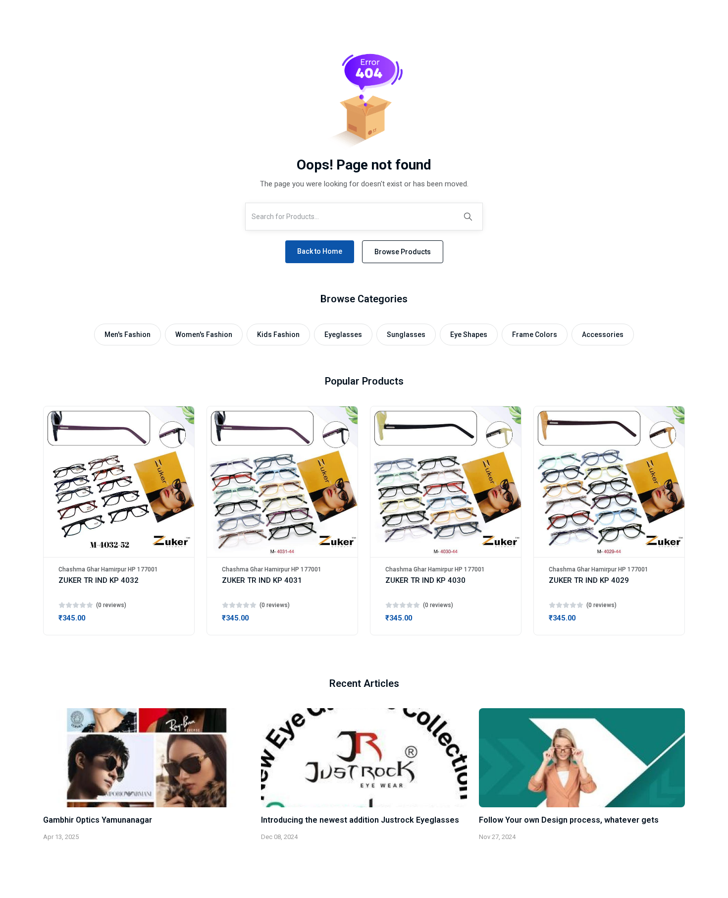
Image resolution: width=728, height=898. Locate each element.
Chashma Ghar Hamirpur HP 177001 (108, 569)
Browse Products (402, 252)
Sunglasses (406, 334)
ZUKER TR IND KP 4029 (589, 580)
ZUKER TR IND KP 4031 (262, 580)
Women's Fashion (203, 334)
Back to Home (319, 251)
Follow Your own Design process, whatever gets (569, 820)
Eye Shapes (468, 334)
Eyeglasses (343, 334)
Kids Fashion (278, 334)
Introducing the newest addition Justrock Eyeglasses (360, 820)
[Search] (468, 217)
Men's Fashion (127, 334)
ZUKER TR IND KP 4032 (98, 580)
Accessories (603, 334)
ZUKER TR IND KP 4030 (425, 580)
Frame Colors (534, 334)
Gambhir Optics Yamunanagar (97, 820)
